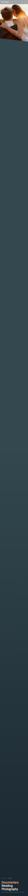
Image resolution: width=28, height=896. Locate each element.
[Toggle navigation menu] (25, 2)
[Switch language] (22, 2)
